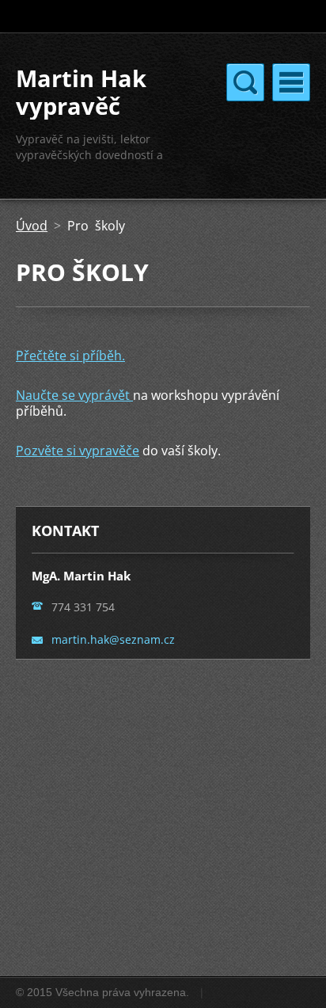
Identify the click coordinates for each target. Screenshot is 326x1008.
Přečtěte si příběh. (70, 355)
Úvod (31, 225)
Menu (291, 82)
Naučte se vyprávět (74, 395)
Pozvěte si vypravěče (77, 450)
